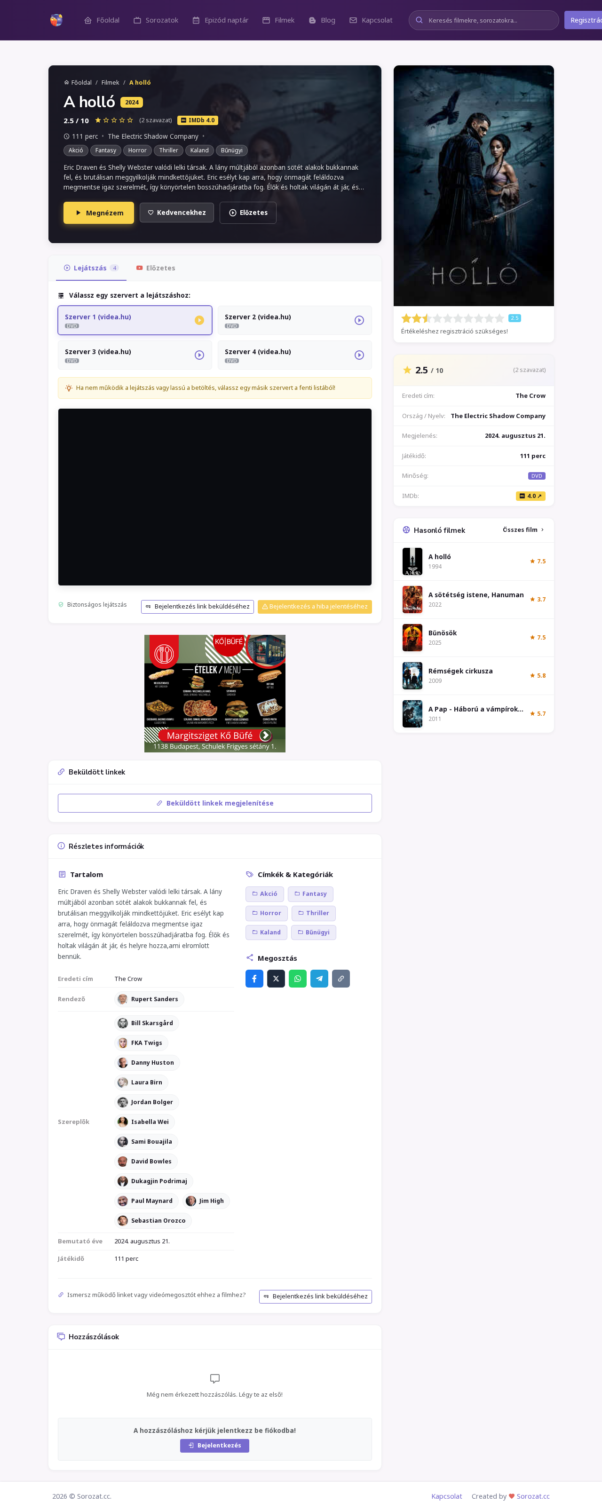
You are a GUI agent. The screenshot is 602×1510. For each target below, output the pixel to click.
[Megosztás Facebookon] (254, 979)
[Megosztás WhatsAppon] (298, 979)
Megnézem (105, 212)
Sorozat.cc (533, 1496)
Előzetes (254, 212)
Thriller (168, 150)
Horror (137, 150)
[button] (101, 20)
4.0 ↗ (534, 496)
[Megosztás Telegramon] (319, 979)
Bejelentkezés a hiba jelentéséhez (318, 606)
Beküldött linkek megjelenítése (219, 802)
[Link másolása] (341, 979)
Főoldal (81, 83)
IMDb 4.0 (201, 120)
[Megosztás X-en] (276, 979)
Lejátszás (95, 267)
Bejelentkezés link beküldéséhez (201, 606)
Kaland (199, 150)
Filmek (110, 83)
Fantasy (105, 150)
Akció (76, 150)
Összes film (520, 530)
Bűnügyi (232, 150)
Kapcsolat (446, 1496)
